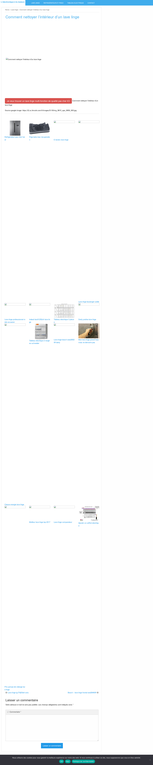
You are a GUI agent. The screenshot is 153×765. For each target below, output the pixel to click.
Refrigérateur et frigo (53, 3)
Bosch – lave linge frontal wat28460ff (82, 692)
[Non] (150, 760)
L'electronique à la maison (13, 1)
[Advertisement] (52, 39)
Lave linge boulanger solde (88, 301)
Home (7, 10)
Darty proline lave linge (87, 319)
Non (67, 761)
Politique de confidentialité (83, 761)
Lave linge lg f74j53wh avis (18, 692)
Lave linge (35, 3)
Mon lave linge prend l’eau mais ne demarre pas (88, 341)
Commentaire (15, 712)
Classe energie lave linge (14, 504)
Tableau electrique (75, 3)
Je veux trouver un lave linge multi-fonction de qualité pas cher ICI (38, 100)
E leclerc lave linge (61, 139)
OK (61, 761)
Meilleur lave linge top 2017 (39, 522)
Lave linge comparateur (63, 522)
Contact (91, 3)
